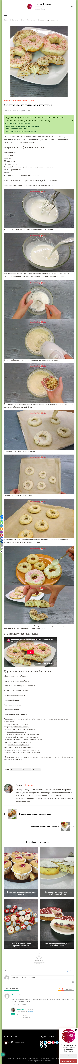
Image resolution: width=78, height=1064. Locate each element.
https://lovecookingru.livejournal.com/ (24, 729)
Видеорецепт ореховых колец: (16, 129)
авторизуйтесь (69, 971)
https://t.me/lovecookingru (20, 727)
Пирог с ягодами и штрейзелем (17, 681)
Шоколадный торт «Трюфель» (16, 676)
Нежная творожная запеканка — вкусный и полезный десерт (57, 893)
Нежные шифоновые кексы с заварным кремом (21, 893)
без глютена (16, 770)
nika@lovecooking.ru (16, 1042)
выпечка (27, 770)
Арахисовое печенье (12, 705)
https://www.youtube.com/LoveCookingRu (24, 734)
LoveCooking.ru (42, 3)
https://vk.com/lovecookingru (16, 732)
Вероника (7, 111)
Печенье (33, 100)
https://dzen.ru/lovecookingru (18, 724)
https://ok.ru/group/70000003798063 (29, 740)
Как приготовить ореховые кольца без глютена (22, 126)
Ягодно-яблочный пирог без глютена (19, 686)
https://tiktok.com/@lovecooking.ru (21, 747)
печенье (37, 770)
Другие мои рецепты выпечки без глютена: (20, 131)
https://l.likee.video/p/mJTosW (18, 745)
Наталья (30, 1012)
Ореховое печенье (11, 710)
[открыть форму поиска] (72, 6)
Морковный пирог (11, 700)
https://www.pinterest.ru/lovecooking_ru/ (24, 737)
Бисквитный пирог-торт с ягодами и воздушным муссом (57, 945)
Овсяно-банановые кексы (14, 695)
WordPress (48, 1061)
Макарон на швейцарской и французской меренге (21, 945)
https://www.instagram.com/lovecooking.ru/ (26, 750)
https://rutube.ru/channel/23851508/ (22, 742)
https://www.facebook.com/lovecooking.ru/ (26, 753)
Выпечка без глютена (20, 100)
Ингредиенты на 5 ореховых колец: (18, 124)
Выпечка (7, 100)
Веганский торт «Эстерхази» (16, 690)
